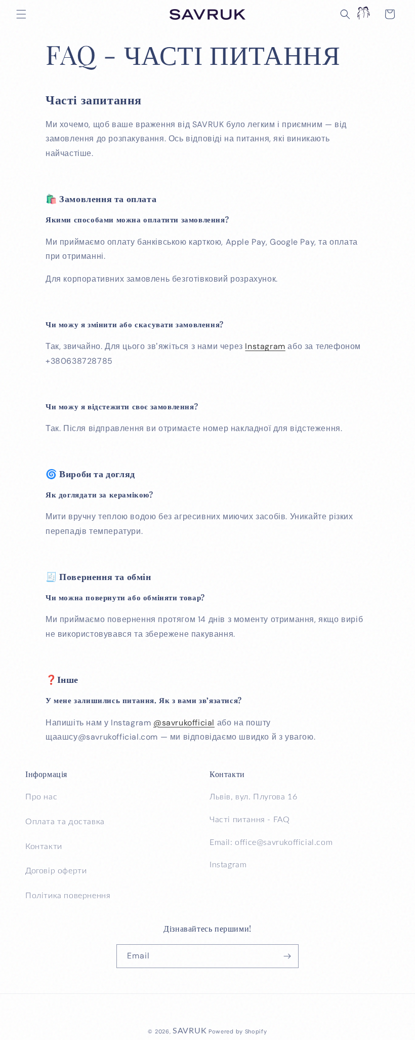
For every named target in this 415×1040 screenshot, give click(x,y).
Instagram (265, 346)
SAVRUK (189, 1031)
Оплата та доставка (65, 822)
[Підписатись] (287, 956)
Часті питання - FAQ (249, 820)
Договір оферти (56, 871)
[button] (21, 14)
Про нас (41, 797)
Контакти (43, 846)
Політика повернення (67, 896)
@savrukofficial (184, 722)
